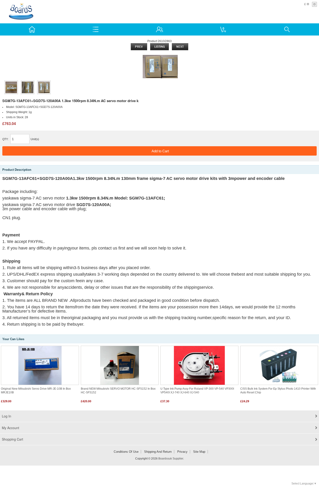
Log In (6, 416)
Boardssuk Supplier (170, 458)
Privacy (182, 451)
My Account (10, 427)
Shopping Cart (12, 439)
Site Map (199, 451)
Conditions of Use (126, 451)
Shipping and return (158, 451)
